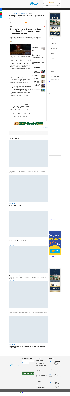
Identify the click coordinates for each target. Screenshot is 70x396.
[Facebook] (11, 3)
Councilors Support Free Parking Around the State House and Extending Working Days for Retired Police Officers (38, 132)
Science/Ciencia (39, 379)
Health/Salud (52, 53)
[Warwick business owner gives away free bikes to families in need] (28, 294)
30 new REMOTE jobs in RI (15, 170)
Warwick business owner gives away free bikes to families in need (23, 311)
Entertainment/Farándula (55, 48)
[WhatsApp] (1, 12)
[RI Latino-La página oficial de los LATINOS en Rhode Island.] (35, 4)
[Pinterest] (1, 14)
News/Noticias (52, 60)
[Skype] (1, 17)
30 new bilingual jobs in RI (15, 205)
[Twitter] (12, 3)
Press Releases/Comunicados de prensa (55, 63)
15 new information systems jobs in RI (17, 240)
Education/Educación (40, 363)
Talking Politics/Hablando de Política (20, 13)
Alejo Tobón (56, 363)
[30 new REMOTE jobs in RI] (28, 153)
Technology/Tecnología (54, 79)
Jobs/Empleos (38, 370)
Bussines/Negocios (39, 360)
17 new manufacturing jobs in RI (16, 275)
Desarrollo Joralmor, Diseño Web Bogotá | (30, 389)
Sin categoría (52, 71)
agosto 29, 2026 (12, 168)
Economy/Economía (53, 43)
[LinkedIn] (1, 15)
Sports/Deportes (39, 383)
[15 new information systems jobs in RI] (28, 224)
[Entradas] (28, 133)
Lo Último (11, 13)
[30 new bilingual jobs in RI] (28, 188)
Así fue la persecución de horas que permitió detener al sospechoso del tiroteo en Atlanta (18, 132)
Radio (51, 66)
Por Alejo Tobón (45, 127)
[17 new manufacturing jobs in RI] (28, 259)
